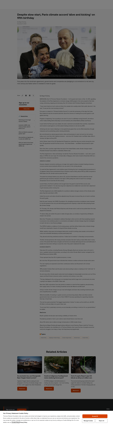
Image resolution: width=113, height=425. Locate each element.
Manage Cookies (88, 421)
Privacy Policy (23, 422)
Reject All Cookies (102, 421)
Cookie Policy (15, 422)
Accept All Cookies (94, 416)
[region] (56, 418)
